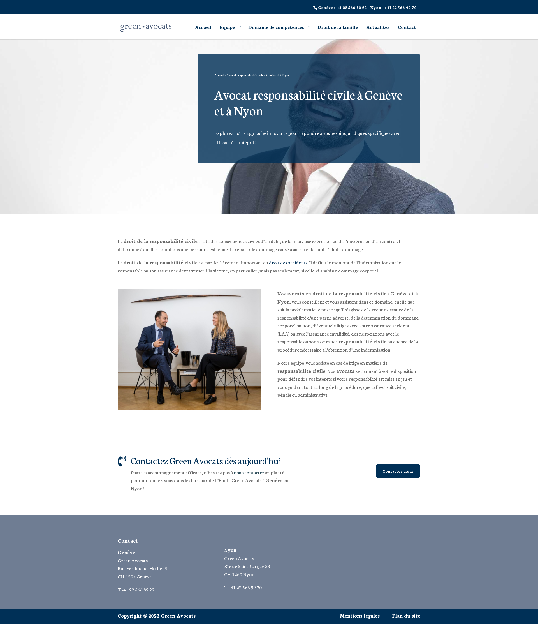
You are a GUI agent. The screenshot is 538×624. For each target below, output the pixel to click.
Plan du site (406, 615)
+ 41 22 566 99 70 (401, 7)
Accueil (219, 75)
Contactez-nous (398, 471)
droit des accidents (288, 262)
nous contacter (249, 472)
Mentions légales (360, 615)
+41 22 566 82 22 (351, 7)
